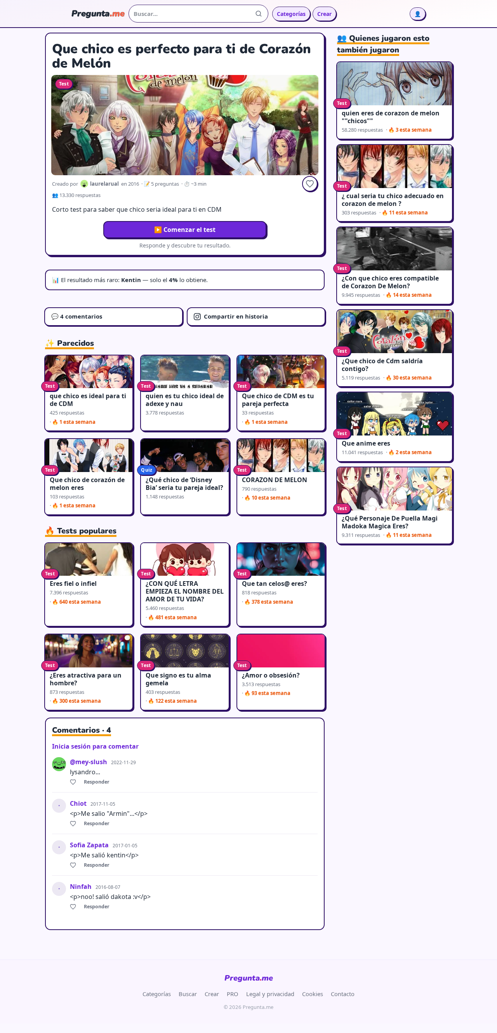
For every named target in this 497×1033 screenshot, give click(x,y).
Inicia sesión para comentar (95, 746)
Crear (324, 13)
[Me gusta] (74, 782)
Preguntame (248, 978)
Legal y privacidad (270, 994)
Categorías (291, 13)
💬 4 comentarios (76, 316)
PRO (232, 994)
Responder (96, 782)
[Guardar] (310, 184)
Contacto (343, 994)
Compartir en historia (236, 316)
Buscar (188, 994)
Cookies (312, 994)
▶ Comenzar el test (184, 229)
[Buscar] (258, 13)
